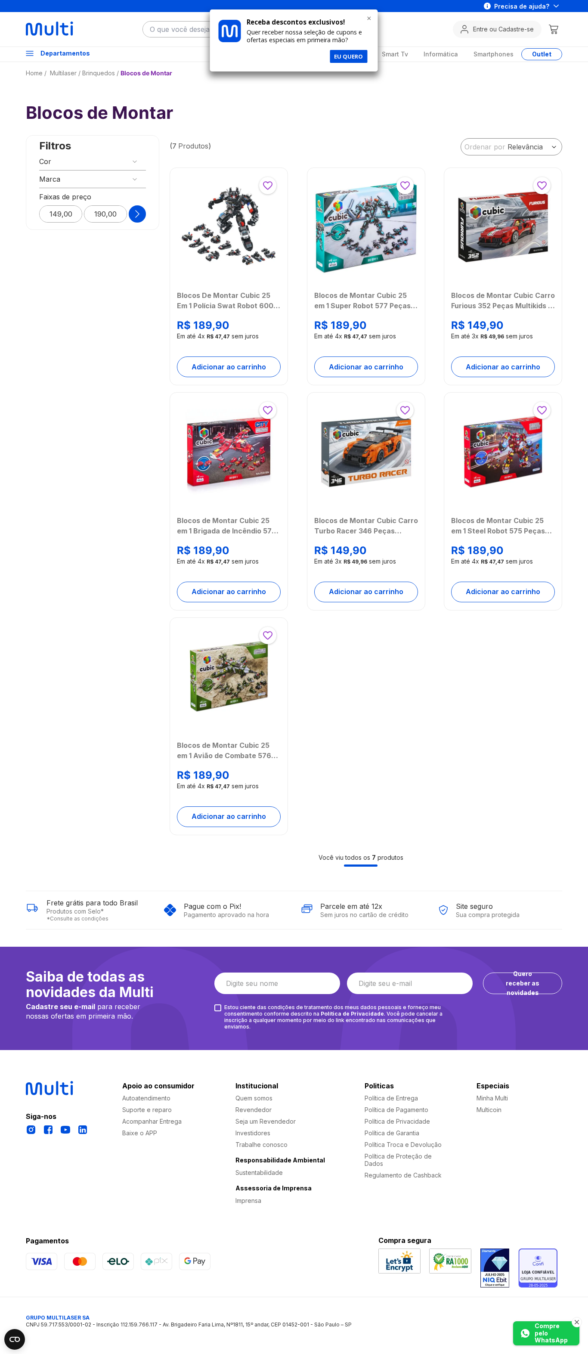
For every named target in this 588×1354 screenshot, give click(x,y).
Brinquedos (98, 73)
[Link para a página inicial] (37, 73)
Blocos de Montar (146, 73)
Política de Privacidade (352, 1013)
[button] (92, 161)
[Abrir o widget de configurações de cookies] (14, 1339)
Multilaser (63, 73)
